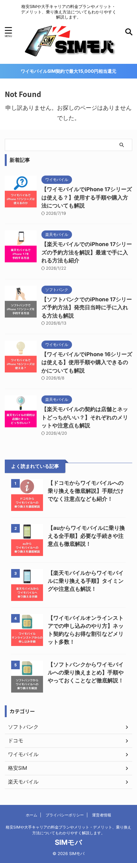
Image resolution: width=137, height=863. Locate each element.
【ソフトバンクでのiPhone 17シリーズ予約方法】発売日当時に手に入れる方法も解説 (86, 307)
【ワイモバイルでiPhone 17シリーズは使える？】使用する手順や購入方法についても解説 (86, 197)
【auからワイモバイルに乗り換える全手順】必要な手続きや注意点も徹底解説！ (86, 536)
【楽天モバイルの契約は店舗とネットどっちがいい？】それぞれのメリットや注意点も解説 (84, 417)
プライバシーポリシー (65, 815)
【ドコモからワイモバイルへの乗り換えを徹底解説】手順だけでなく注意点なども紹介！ (86, 491)
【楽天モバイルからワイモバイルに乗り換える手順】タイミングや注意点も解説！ (86, 581)
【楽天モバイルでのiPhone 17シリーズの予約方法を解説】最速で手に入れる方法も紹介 (86, 252)
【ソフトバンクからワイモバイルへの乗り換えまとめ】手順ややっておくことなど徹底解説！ (86, 672)
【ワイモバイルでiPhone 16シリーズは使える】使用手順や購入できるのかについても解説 (86, 362)
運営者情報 (101, 815)
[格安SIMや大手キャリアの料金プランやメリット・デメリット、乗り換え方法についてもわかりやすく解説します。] (68, 54)
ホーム (31, 815)
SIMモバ (68, 842)
